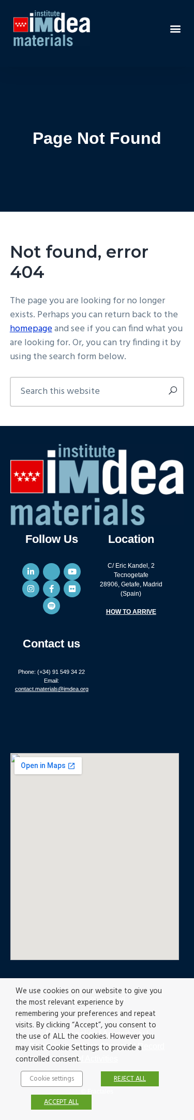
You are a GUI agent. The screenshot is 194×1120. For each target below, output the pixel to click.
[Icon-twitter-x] (51, 571)
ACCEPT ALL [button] (61, 1102)
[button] (175, 28)
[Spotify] (51, 605)
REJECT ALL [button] (130, 1078)
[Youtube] (72, 571)
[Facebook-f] (51, 588)
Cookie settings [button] (51, 1078)
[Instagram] (30, 588)
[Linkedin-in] (30, 571)
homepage (31, 328)
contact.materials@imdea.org (51, 689)
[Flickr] (72, 588)
